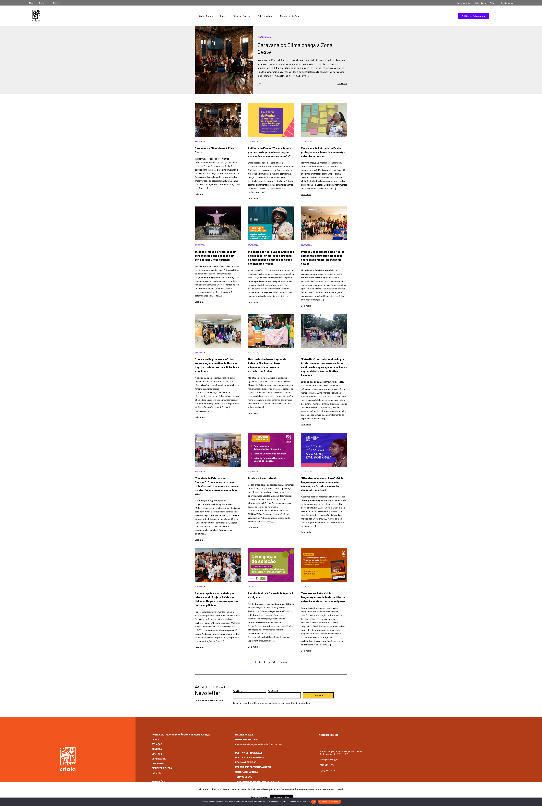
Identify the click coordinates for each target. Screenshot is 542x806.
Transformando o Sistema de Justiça (257, 781)
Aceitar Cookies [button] (281, 797)
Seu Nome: (238, 691)
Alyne (155, 739)
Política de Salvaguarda (474, 16)
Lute (222, 16)
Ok (313, 801)
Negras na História (289, 16)
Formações (158, 781)
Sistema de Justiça (246, 772)
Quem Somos (206, 16)
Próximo (283, 661)
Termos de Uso (243, 776)
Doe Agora (158, 763)
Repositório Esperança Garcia (253, 767)
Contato (157, 753)
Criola (36, 16)
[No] (538, 801)
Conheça (157, 749)
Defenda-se (159, 758)
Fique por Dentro (241, 16)
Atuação (157, 744)
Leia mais (342, 83)
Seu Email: (273, 691)
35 (274, 661)
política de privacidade (299, 703)
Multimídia (156, 773)
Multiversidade (264, 16)
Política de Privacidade (249, 752)
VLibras (493, 3)
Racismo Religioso (245, 762)
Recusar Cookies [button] (259, 797)
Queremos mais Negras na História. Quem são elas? (259, 744)
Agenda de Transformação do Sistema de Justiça (181, 734)
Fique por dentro (162, 768)
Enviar (319, 695)
